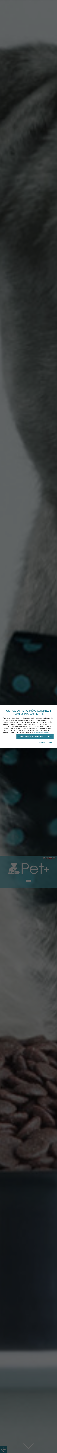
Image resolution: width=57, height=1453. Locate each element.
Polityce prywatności (42, 732)
